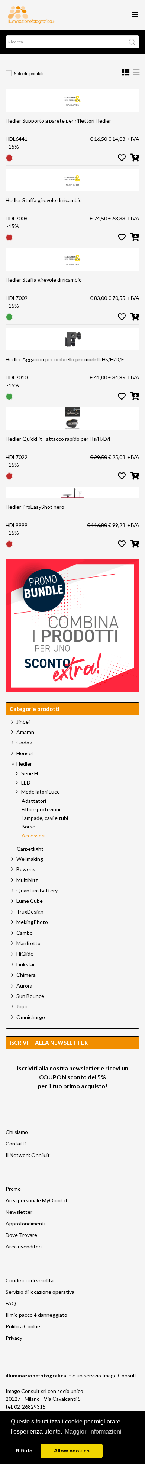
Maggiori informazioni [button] (93, 1431)
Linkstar (25, 964)
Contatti (16, 1143)
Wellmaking (29, 859)
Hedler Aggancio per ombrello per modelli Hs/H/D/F (65, 359)
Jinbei (23, 721)
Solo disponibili (29, 73)
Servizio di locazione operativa (40, 1292)
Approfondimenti (25, 1223)
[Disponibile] (9, 316)
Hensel (24, 753)
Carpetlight (30, 849)
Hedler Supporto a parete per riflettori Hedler (58, 120)
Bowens (25, 869)
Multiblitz (27, 880)
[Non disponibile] (9, 157)
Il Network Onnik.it (28, 1155)
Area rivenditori (24, 1246)
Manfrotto (28, 943)
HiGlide (24, 953)
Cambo (24, 933)
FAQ (11, 1303)
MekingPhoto (32, 922)
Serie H (29, 773)
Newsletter (19, 1212)
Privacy (14, 1338)
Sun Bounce (30, 996)
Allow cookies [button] (72, 1451)
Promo (13, 1189)
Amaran (25, 732)
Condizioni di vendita (30, 1280)
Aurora (24, 985)
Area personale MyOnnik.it (37, 1200)
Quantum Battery (37, 890)
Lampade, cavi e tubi (45, 818)
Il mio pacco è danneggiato (36, 1315)
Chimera (26, 975)
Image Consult (119, 1375)
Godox (24, 742)
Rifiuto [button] (24, 1451)
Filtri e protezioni (41, 809)
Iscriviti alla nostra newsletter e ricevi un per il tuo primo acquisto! (72, 1076)
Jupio (22, 1006)
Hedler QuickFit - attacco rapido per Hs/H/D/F (59, 439)
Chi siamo (17, 1132)
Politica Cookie (23, 1326)
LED (25, 782)
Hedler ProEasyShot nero (35, 507)
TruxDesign (30, 911)
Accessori (33, 835)
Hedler (24, 763)
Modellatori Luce (40, 791)
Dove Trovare (21, 1235)
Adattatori (34, 801)
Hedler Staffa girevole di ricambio (44, 200)
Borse (28, 827)
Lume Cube (29, 901)
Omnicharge (30, 1017)
